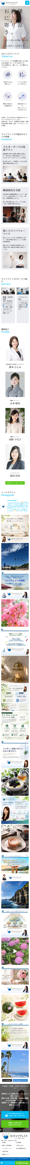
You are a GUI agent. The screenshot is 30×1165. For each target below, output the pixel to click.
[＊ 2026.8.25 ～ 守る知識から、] (15, 584)
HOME (4, 1142)
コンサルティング (7, 1148)
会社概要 (18, 1142)
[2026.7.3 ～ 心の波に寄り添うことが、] (15, 1064)
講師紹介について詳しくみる (14, 483)
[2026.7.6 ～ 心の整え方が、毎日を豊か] (15, 1035)
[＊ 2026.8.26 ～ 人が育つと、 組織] (15, 556)
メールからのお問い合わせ (9, 1163)
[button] (26, 305)
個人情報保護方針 (21, 1148)
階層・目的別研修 (7, 1145)
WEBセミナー (5, 1154)
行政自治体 (5, 1151)
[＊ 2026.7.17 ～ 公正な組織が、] (15, 894)
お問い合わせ (19, 1145)
